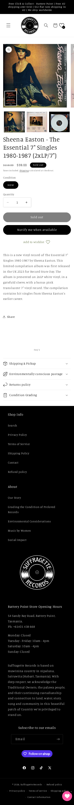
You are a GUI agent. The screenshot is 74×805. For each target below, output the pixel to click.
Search (12, 425)
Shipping (24, 170)
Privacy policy (17, 790)
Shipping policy (59, 790)
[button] (8, 25)
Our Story (14, 497)
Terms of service (38, 790)
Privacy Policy (17, 434)
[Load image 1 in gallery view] (14, 122)
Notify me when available (37, 230)
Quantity (8, 194)
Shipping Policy (18, 453)
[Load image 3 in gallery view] (59, 122)
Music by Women (19, 530)
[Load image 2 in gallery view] (37, 122)
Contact (13, 462)
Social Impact (17, 539)
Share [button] (11, 316)
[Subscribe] (58, 739)
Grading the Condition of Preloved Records (31, 509)
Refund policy (17, 471)
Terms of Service (19, 444)
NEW (12, 186)
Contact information (39, 797)
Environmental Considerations (29, 521)
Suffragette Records (31, 784)
